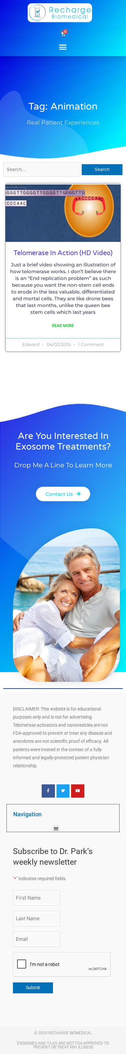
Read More (63, 325)
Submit (33, 987)
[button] (63, 47)
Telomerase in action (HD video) (63, 253)
